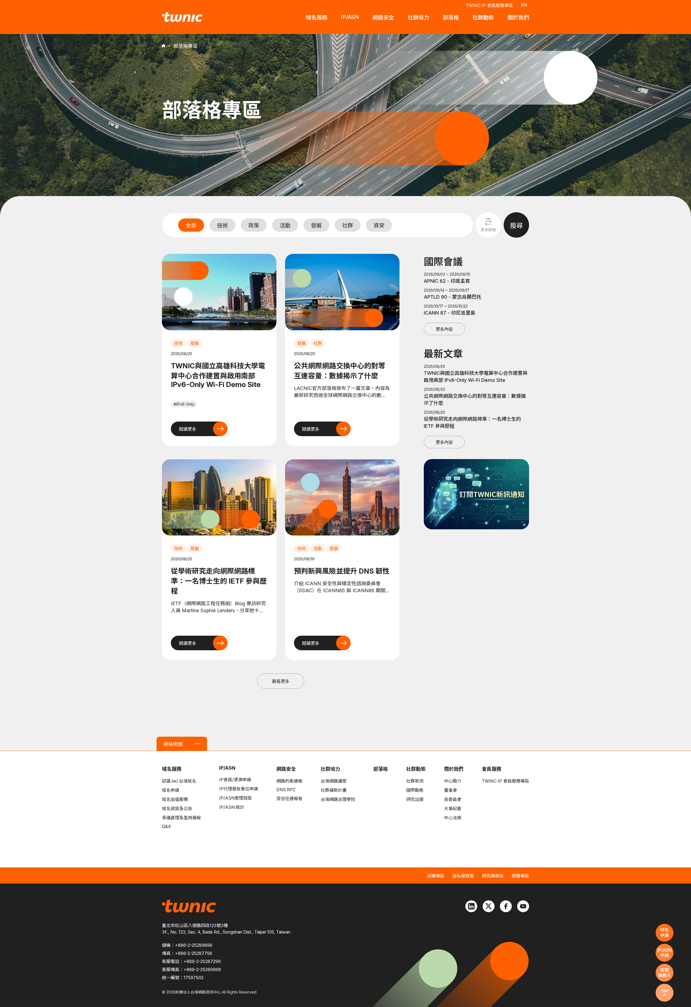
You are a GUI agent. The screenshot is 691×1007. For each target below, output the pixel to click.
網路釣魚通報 (289, 781)
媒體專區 (520, 875)
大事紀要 (452, 808)
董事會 (450, 790)
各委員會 (452, 799)
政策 (253, 225)
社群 (347, 225)
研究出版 (415, 799)
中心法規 (452, 817)
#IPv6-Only (184, 404)
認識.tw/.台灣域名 (179, 781)
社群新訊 (415, 781)
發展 (316, 225)
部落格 (380, 769)
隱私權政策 (463, 875)
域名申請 (170, 790)
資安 (379, 225)
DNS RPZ (286, 789)
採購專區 (435, 875)
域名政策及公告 (177, 808)
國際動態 (415, 790)
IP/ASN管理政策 (235, 798)
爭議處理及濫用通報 (181, 817)
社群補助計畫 (334, 790)
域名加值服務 (175, 799)
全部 (191, 225)
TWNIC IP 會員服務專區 (489, 5)
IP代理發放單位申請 (238, 789)
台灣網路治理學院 (338, 799)
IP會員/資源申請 (235, 779)
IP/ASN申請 (664, 952)
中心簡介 (452, 781)
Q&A (166, 826)
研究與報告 (493, 875)
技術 (222, 225)
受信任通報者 (289, 798)
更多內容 (444, 329)
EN (524, 5)
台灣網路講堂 (334, 781)
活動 (285, 225)
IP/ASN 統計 (231, 807)
